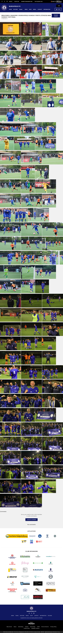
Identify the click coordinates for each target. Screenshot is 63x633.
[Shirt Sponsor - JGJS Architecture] (25, 597)
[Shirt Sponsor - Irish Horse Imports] (38, 563)
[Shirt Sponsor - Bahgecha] (12, 583)
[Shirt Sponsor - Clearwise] (51, 590)
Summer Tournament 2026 (26, 1)
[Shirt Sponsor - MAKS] (38, 597)
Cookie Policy (27, 628)
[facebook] (2, 1)
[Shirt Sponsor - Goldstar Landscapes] (38, 583)
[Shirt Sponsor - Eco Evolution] (25, 556)
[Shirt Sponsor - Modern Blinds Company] (25, 570)
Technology (32, 626)
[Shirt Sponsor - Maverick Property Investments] (25, 583)
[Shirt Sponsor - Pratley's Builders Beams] (38, 570)
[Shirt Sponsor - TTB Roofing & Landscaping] (38, 590)
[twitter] (4, 1)
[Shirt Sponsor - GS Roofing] (12, 563)
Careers (26, 626)
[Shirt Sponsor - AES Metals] (51, 583)
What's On (16, 1)
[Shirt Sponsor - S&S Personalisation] (51, 577)
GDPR (38, 626)
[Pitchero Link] (59, 2)
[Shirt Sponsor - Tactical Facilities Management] (51, 570)
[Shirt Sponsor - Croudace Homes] (51, 556)
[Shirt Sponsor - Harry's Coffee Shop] (25, 563)
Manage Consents (35, 628)
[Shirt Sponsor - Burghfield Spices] (12, 590)
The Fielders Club (38, 1)
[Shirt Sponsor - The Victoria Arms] (25, 590)
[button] (10, 9)
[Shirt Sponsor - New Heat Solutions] (51, 563)
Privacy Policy (53, 626)
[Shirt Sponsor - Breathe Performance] (12, 577)
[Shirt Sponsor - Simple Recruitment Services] (12, 556)
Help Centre (9, 626)
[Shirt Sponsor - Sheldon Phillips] (38, 577)
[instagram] (7, 1)
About (15, 626)
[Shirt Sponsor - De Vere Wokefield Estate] (25, 577)
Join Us (10, 1)
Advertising (20, 626)
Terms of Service (45, 626)
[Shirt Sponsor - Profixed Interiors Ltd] (12, 570)
